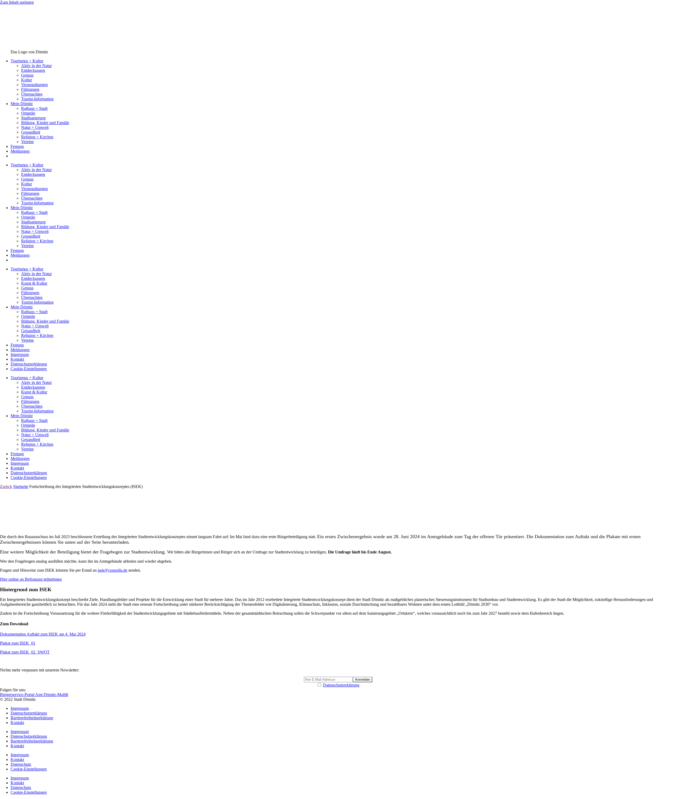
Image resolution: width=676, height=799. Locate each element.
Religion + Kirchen (37, 137)
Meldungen (20, 151)
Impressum (20, 354)
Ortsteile (28, 113)
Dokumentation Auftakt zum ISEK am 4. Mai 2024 (43, 634)
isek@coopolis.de (112, 570)
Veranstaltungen (34, 84)
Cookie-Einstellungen (29, 368)
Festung (17, 146)
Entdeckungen (33, 70)
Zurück (6, 486)
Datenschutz (21, 764)
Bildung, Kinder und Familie (45, 122)
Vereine (27, 141)
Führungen (30, 89)
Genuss (27, 75)
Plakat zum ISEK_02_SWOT (25, 652)
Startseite (20, 486)
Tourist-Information (37, 99)
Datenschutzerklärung (29, 364)
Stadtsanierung (33, 118)
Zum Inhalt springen (17, 2)
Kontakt (17, 359)
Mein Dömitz (22, 103)
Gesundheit (30, 132)
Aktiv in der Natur (36, 65)
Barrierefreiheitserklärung (32, 718)
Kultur (26, 80)
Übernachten (32, 94)
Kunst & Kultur (34, 283)
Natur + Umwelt (35, 127)
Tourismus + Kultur (27, 61)
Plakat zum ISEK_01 (17, 643)
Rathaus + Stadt (34, 108)
